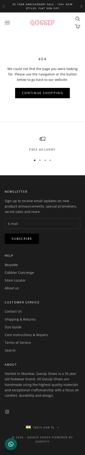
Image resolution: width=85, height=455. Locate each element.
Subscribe (22, 238)
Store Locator (15, 280)
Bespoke (11, 265)
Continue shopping (42, 93)
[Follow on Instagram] (7, 411)
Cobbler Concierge (19, 272)
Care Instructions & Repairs (26, 335)
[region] (42, 144)
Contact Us (13, 311)
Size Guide (13, 327)
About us (12, 288)
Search (10, 350)
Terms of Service (18, 342)
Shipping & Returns (20, 319)
